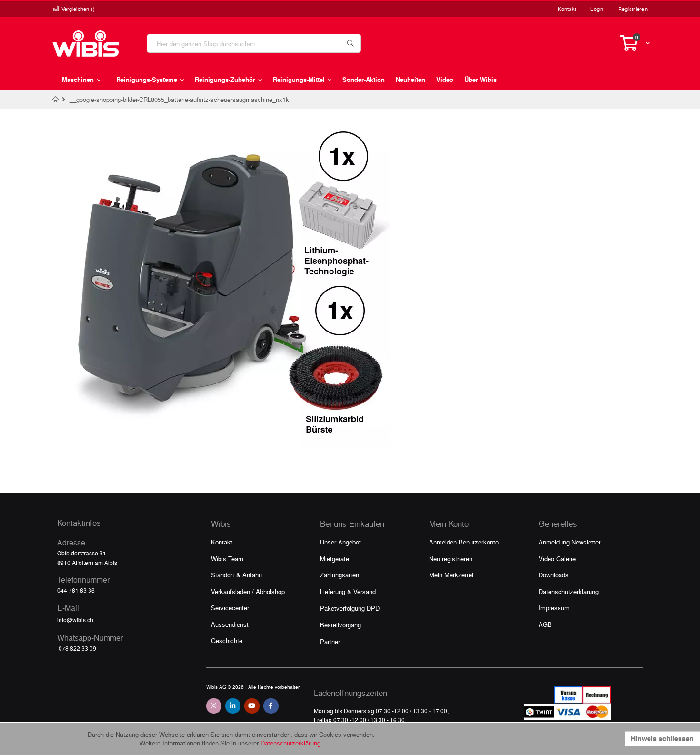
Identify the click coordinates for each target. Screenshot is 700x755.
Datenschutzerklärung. (291, 742)
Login (596, 8)
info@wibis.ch (75, 619)
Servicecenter (230, 607)
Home (56, 99)
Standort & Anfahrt (236, 574)
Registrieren (633, 8)
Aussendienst (230, 624)
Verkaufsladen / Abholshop (248, 591)
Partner (330, 641)
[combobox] (254, 43)
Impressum (554, 607)
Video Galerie (557, 558)
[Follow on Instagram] (213, 706)
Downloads (554, 574)
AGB (545, 624)
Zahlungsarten (339, 574)
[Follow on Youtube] (252, 706)
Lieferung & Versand (348, 591)
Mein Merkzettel (451, 574)
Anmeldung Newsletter (569, 541)
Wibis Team (227, 558)
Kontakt (567, 8)
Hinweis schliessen (662, 739)
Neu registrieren (450, 558)
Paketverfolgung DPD (350, 608)
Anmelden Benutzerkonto (464, 541)
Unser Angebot (340, 541)
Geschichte (226, 640)
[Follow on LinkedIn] (232, 706)
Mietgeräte (334, 558)
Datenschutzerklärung (569, 591)
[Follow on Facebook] (271, 706)
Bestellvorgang (340, 624)
